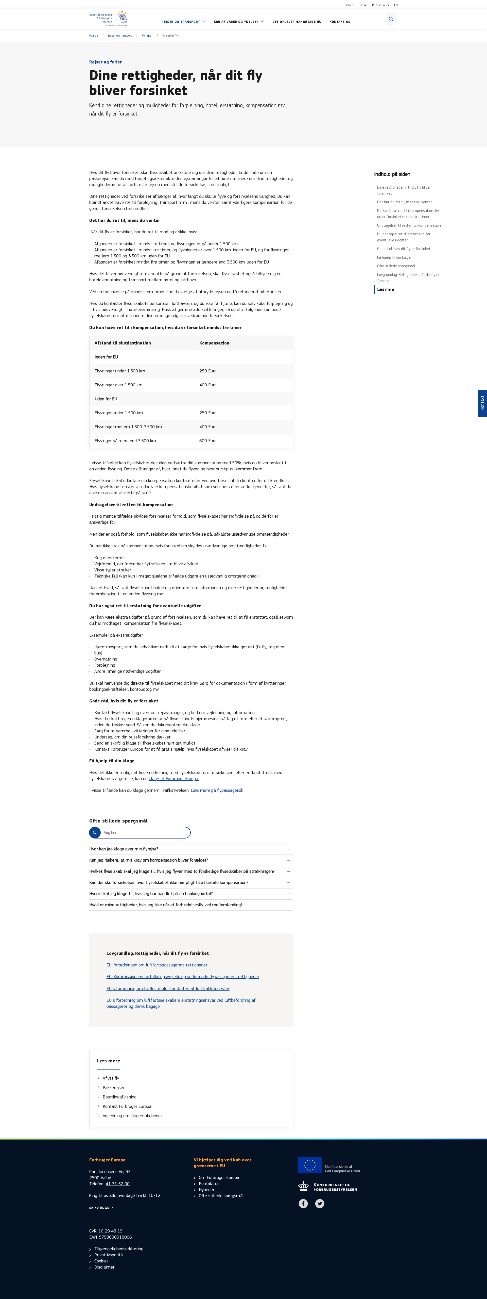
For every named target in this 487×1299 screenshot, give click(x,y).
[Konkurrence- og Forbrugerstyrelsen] (108, 19)
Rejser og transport (120, 35)
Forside (93, 35)
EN (396, 5)
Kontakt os (209, 1183)
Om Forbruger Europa (219, 1177)
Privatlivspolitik (109, 1255)
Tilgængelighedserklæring (118, 1249)
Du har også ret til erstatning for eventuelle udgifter (403, 237)
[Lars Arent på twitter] (320, 1207)
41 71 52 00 (118, 1184)
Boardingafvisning (119, 1097)
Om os (350, 5)
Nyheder (206, 1189)
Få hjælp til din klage (394, 257)
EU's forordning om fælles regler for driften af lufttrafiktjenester (168, 988)
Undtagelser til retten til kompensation (409, 225)
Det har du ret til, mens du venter (404, 202)
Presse (363, 5)
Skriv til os (99, 1208)
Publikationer (380, 5)
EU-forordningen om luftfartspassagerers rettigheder (157, 965)
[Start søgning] (391, 19)
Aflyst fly (111, 1078)
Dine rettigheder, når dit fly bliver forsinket (404, 190)
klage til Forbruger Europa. (174, 778)
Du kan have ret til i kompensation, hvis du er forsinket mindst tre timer (409, 213)
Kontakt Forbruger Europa (127, 1106)
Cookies (101, 1261)
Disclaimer (104, 1267)
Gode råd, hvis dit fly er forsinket (403, 248)
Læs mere (385, 289)
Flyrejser (147, 35)
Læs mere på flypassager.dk (217, 790)
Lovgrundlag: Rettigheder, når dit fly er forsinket (408, 277)
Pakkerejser (114, 1087)
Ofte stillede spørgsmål (396, 266)
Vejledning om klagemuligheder (132, 1116)
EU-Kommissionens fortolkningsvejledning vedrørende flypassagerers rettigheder (183, 976)
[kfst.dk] (327, 1189)
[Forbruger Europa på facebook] (303, 1207)
